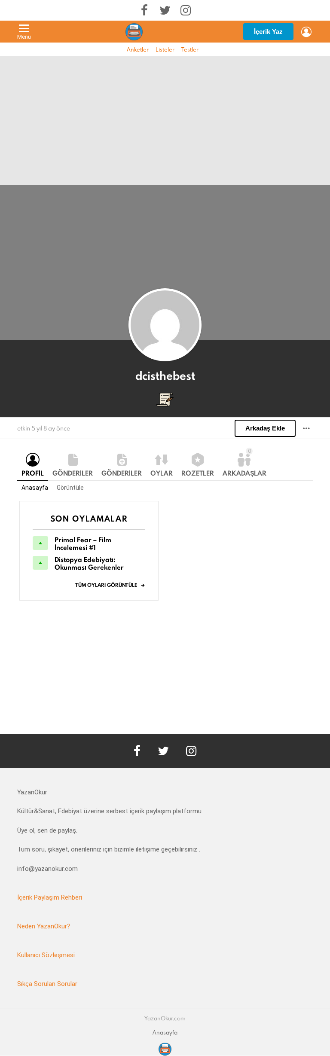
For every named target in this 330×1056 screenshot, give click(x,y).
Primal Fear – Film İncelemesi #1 (83, 543)
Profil (32, 473)
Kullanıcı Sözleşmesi (46, 955)
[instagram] (185, 10)
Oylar (161, 473)
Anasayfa (34, 487)
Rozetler (197, 473)
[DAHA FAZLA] (306, 428)
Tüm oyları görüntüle (106, 585)
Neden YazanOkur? (43, 926)
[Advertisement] (165, 121)
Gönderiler (72, 473)
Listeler (165, 49)
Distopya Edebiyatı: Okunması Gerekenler (89, 563)
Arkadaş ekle (265, 428)
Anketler (138, 49)
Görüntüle (70, 487)
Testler (190, 49)
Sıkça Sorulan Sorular (47, 984)
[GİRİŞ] (306, 31)
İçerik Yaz (268, 31)
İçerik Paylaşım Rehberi (49, 897)
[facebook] (144, 10)
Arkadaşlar (244, 463)
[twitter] (165, 10)
